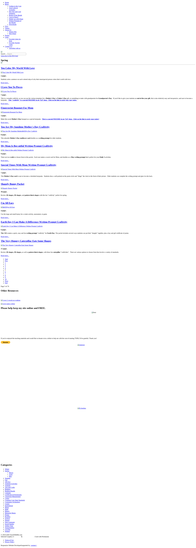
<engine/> (33, 545)
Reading (7, 517)
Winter (7, 469)
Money (7, 511)
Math (6, 509)
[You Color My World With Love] (12, 72)
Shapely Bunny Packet (12, 184)
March (11, 473)
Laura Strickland (28, 537)
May (10, 476)
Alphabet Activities (11, 484)
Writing (7, 531)
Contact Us (8, 46)
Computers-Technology (12, 502)
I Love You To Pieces (11, 87)
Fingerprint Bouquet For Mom (17, 108)
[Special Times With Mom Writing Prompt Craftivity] (18, 169)
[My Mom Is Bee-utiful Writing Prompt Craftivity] (17, 150)
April (10, 474)
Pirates (7, 515)
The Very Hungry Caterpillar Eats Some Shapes (26, 241)
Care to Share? (13, 17)
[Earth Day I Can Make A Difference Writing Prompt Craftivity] (22, 226)
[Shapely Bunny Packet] (9, 188)
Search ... (4, 54)
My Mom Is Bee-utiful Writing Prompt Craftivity (27, 146)
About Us (8, 30)
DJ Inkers (17, 537)
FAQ (6, 26)
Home (7, 2)
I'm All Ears (7, 203)
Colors (7, 498)
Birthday (8, 489)
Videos (7, 28)
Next (6, 281)
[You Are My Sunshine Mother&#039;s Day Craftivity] (19, 131)
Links (7, 37)
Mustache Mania (10, 513)
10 (6, 279)
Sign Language (10, 522)
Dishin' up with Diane (16, 19)
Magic (7, 507)
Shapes (7, 520)
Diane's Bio (13, 32)
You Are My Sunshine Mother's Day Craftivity (25, 127)
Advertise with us (14, 48)
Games (7, 504)
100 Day (8, 482)
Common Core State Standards (15, 500)
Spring (7, 471)
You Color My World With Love (18, 68)
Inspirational (9, 506)
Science (7, 518)
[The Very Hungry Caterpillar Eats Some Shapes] (17, 245)
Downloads (12, 24)
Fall (6, 480)
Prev (6, 261)
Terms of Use (9, 540)
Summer (7, 478)
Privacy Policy (9, 542)
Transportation (9, 528)
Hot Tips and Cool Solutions (15, 12)
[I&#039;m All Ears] (8, 207)
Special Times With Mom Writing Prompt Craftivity (28, 165)
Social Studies (9, 524)
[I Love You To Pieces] (8, 91)
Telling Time (9, 526)
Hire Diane (12, 33)
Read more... (5, 83)
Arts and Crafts (10, 487)
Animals (7, 485)
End (6, 283)
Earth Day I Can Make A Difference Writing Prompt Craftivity (34, 222)
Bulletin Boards (10, 491)
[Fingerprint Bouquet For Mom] (11, 112)
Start (6, 259)
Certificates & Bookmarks (13, 495)
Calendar (8, 493)
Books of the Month (15, 15)
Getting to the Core (15, 6)
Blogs (7, 4)
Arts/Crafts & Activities (13, 9)
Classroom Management (13, 496)
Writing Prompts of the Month (15, 22)
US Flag (7, 529)
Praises (7, 35)
